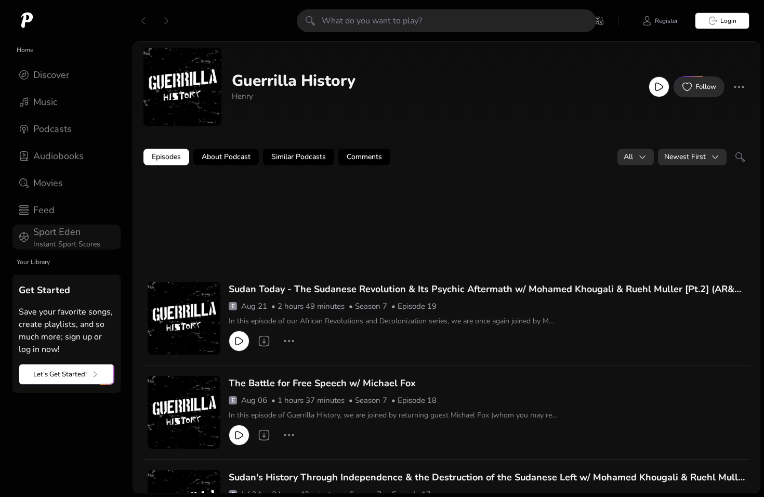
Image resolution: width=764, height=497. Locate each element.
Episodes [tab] (166, 157)
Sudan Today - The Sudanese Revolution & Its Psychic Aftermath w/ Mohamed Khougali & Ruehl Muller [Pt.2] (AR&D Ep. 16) (485, 289)
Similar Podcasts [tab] (298, 157)
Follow (705, 86)
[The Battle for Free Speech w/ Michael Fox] (184, 412)
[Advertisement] (343, 201)
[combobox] (635, 157)
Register (666, 21)
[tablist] (446, 157)
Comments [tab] (364, 157)
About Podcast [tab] (226, 157)
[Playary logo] (27, 20)
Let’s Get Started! (60, 374)
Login (728, 21)
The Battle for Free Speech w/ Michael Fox (322, 383)
